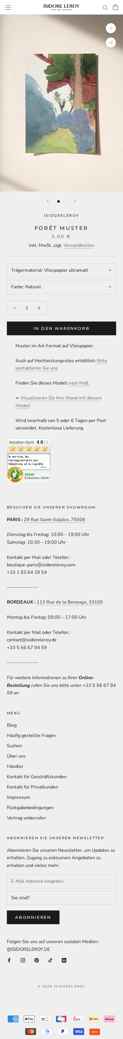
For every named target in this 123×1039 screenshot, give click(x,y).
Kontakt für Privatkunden (32, 787)
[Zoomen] (111, 28)
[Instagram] (23, 960)
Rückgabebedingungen (30, 808)
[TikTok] (50, 960)
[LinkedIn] (64, 960)
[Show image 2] (64, 201)
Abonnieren (33, 917)
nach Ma (77, 383)
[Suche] (105, 7)
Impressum (18, 797)
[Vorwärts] (75, 201)
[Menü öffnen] (8, 7)
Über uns (16, 756)
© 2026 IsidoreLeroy (62, 986)
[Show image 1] (58, 201)
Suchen (14, 746)
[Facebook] (9, 960)
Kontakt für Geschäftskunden (37, 777)
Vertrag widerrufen (26, 818)
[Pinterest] (36, 960)
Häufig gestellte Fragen (31, 735)
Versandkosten (79, 245)
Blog (12, 725)
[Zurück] (48, 201)
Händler (15, 766)
